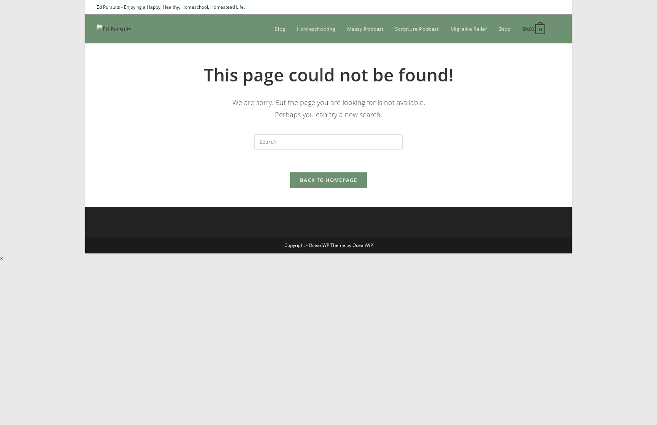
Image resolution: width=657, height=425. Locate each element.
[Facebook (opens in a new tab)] (540, 7)
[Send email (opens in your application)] (557, 7)
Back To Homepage (328, 180)
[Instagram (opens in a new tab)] (549, 7)
